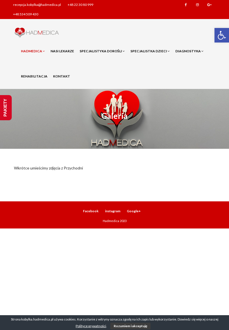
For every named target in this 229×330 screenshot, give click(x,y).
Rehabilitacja (34, 76)
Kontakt (61, 76)
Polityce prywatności (91, 326)
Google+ (209, 5)
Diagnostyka (188, 51)
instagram (197, 5)
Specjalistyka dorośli (101, 51)
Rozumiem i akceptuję (130, 326)
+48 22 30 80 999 (80, 5)
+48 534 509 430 (25, 14)
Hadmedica (32, 51)
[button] (221, 35)
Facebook (186, 5)
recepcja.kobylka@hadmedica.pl (37, 5)
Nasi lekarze (62, 51)
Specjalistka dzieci (149, 51)
